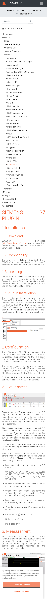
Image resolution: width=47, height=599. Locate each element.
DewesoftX (11, 10)
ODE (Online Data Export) (18, 137)
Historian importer (15, 110)
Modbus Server (14, 127)
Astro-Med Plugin (15, 68)
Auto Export (12, 65)
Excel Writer (12, 96)
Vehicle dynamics (15, 175)
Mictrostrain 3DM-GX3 (17, 116)
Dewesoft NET (9, 199)
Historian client (14, 106)
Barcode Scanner (15, 75)
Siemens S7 (12, 165)
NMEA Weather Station (17, 130)
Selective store (14, 154)
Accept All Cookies (21, 585)
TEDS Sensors (9, 202)
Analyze (6, 195)
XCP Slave (12, 182)
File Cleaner (12, 99)
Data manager (13, 85)
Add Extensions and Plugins (19, 61)
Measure (7, 192)
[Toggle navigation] (41, 3)
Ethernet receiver (15, 92)
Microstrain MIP (14, 120)
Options (6, 37)
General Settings (12, 44)
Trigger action (13, 171)
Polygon (11, 147)
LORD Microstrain (15, 113)
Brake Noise (12, 79)
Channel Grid (11, 48)
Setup (23, 10)
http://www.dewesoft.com (14, 243)
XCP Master (12, 178)
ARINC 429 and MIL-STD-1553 (20, 72)
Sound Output (13, 168)
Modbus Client (13, 123)
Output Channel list (13, 51)
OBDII (10, 134)
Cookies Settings (21, 591)
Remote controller (15, 151)
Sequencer (8, 206)
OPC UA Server (14, 144)
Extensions (36, 10)
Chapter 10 (12, 82)
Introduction (8, 34)
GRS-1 (10, 103)
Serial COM (12, 161)
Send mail (11, 158)
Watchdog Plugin (15, 185)
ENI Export (12, 89)
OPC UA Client (13, 140)
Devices (9, 189)
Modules (9, 55)
